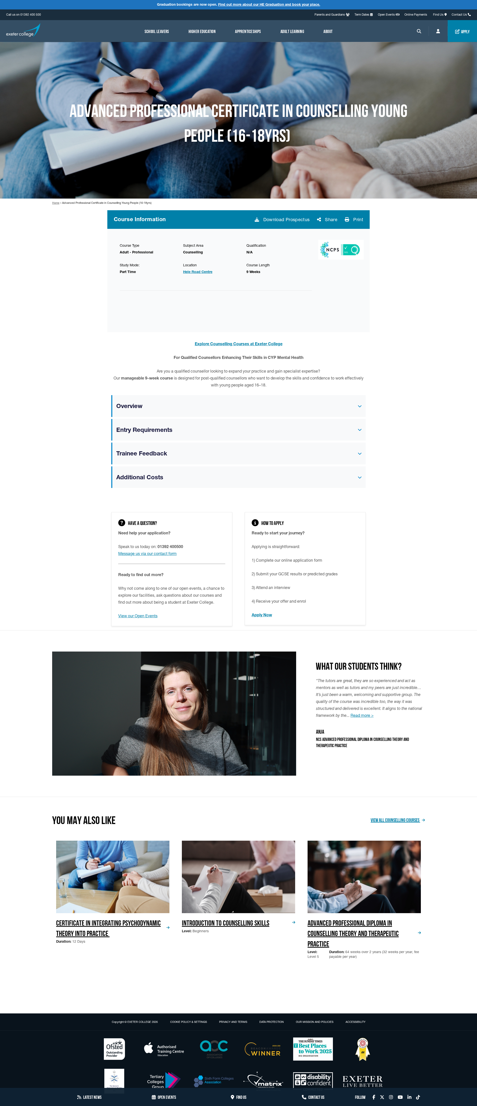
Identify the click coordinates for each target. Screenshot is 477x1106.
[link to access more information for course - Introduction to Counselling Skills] (238, 877)
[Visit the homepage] (23, 30)
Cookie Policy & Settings (188, 1022)
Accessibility (355, 1022)
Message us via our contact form (147, 553)
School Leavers (157, 31)
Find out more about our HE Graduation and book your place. (269, 4)
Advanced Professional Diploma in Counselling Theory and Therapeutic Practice (353, 933)
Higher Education (202, 31)
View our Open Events (138, 615)
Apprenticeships (248, 31)
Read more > (362, 715)
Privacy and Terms (233, 1022)
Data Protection (271, 1022)
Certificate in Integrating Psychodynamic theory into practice (108, 927)
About (327, 31)
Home (55, 203)
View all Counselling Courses (395, 819)
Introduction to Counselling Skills (225, 922)
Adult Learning (292, 31)
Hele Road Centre (197, 272)
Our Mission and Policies (314, 1022)
